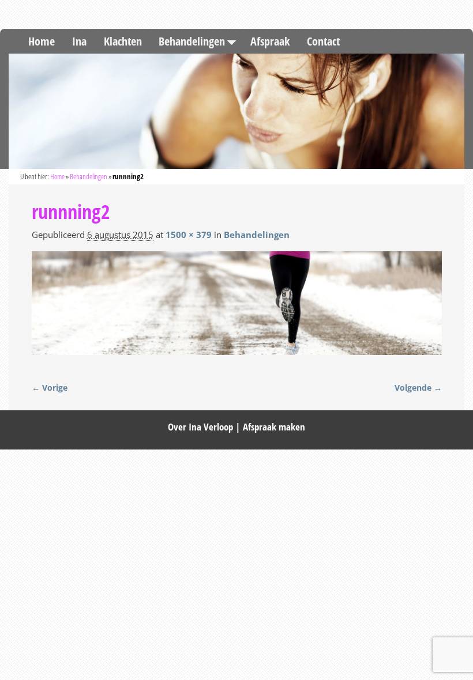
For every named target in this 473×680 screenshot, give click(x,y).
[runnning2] (237, 309)
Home (41, 41)
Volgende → (418, 388)
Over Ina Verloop (200, 426)
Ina (79, 41)
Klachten (123, 41)
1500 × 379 (189, 234)
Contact (323, 41)
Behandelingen (192, 41)
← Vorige (49, 388)
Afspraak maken (274, 426)
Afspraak (270, 41)
